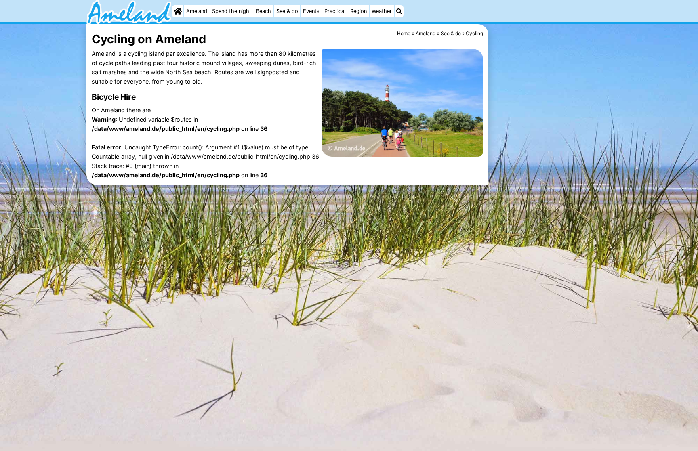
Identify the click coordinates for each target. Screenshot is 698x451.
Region (358, 11)
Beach (263, 11)
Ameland (196, 11)
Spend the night (231, 11)
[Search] (399, 11)
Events (311, 11)
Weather (382, 11)
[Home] (177, 11)
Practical (334, 11)
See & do (287, 11)
